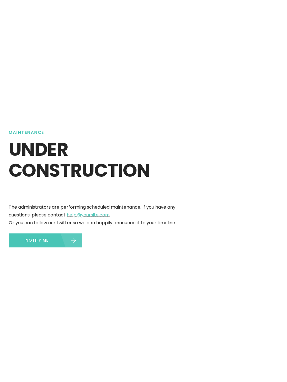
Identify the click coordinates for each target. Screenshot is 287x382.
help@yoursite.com (88, 215)
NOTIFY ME (37, 240)
